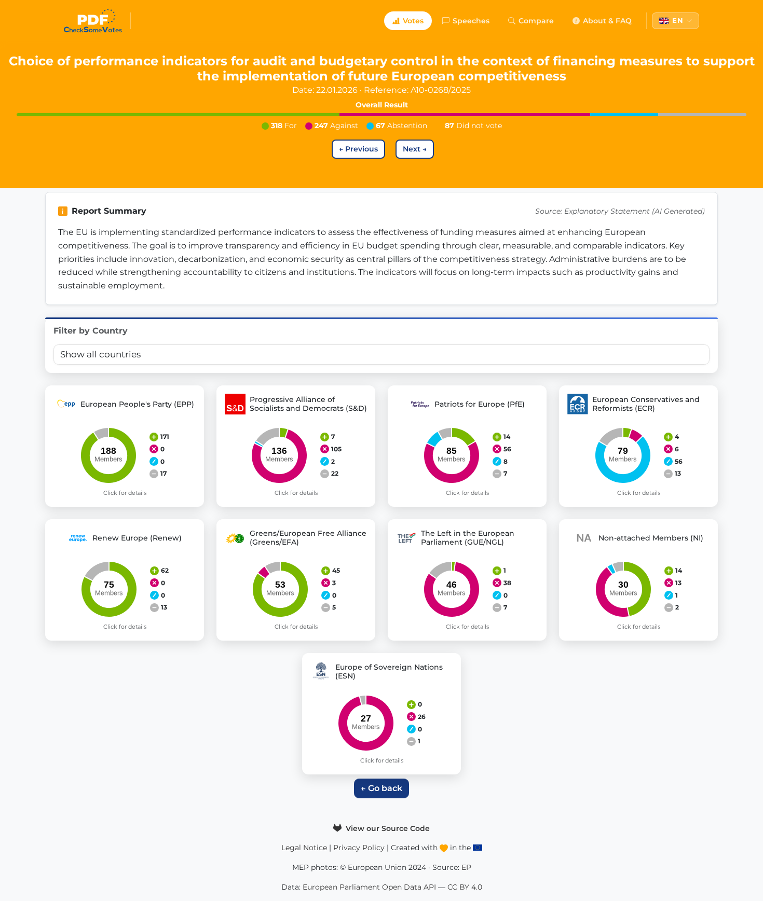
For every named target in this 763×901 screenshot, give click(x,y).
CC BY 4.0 (464, 887)
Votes (413, 21)
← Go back (381, 788)
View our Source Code (387, 828)
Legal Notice (304, 847)
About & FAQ (607, 21)
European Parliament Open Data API (369, 887)
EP (466, 867)
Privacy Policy (359, 847)
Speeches (471, 21)
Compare (536, 21)
